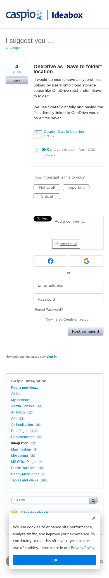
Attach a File (68, 244)
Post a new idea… (25, 388)
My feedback (20, 400)
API (13, 419)
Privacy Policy (82, 547)
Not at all (49, 187)
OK (54, 560)
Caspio (17, 381)
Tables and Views (24, 480)
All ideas (17, 394)
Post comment (85, 331)
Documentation (22, 437)
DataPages (19, 431)
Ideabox (67, 15)
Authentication (22, 425)
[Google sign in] (86, 261)
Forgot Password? (49, 310)
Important (78, 187)
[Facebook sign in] (50, 261)
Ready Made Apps (25, 474)
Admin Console (23, 406)
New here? (68, 319)
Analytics (18, 412)
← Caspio (13, 48)
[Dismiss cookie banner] (94, 518)
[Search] (93, 500)
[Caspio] (24, 15)
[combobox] (51, 500)
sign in (52, 356)
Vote (17, 81)
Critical (50, 196)
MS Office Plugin (23, 462)
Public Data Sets (23, 468)
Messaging (19, 456)
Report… (52, 155)
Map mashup (21, 449)
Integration (36, 381)
